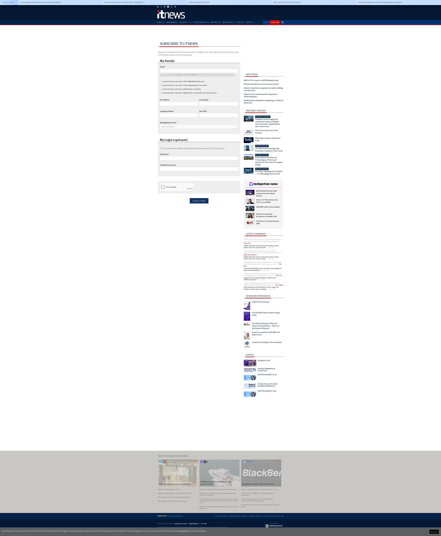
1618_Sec (278, 275)
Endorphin (247, 243)
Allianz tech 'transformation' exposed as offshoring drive (260, 95)
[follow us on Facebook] (164, 6)
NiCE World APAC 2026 (267, 375)
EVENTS (249, 22)
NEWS (159, 22)
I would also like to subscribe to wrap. (183, 81)
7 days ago (262, 279)
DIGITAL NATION (199, 22)
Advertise (258, 516)
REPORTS (214, 22)
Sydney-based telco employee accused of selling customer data (263, 89)
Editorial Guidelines (235, 516)
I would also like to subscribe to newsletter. (184, 85)
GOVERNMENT (172, 22)
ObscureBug (279, 285)
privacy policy (179, 74)
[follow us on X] (161, 6)
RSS (282, 516)
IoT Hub (204, 524)
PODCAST (240, 22)
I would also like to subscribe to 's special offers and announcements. (189, 93)
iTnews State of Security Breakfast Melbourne (268, 385)
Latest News (8, 2)
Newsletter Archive (268, 516)
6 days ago (265, 270)
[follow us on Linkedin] (158, 6)
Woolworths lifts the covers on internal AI (261, 84)
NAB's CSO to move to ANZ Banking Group (261, 80)
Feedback (251, 516)
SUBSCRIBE (275, 22)
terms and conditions (191, 74)
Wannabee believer (250, 255)
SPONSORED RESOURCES (258, 296)
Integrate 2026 (264, 361)
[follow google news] (168, 6)
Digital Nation (194, 524)
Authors (244, 516)
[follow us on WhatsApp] (172, 6)
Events (250, 354)
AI (190, 22)
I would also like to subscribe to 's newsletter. (181, 89)
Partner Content (256, 110)
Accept (434, 532)
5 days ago (270, 247)
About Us (225, 516)
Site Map (277, 516)
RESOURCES (227, 22)
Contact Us (218, 516)
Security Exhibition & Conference (266, 370)
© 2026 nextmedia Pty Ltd (175, 516)
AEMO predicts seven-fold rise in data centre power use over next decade (261, 247)
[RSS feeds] (175, 6)
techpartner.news (180, 524)
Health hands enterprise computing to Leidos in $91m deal (263, 101)
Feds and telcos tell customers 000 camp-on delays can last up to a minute (261, 288)
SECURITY (183, 22)
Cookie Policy (183, 531)
